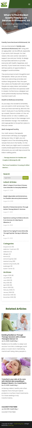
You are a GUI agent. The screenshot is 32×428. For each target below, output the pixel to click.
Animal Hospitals (8, 259)
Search (25, 178)
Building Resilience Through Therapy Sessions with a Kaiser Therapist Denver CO (14, 337)
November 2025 (8, 297)
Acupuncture (7, 247)
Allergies (5, 254)
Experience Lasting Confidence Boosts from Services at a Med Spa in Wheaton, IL (15, 220)
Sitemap (11, 425)
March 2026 (7, 287)
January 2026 (7, 292)
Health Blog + (14, 341)
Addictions (6, 252)
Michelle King (9, 24)
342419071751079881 (9, 407)
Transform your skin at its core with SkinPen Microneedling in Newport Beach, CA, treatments (14, 381)
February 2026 (7, 290)
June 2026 (6, 280)
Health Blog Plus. (19, 424)
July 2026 (6, 278)
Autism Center (7, 269)
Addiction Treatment (9, 249)
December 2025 (8, 295)
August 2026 (7, 275)
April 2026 (6, 285)
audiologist (6, 266)
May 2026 (6, 283)
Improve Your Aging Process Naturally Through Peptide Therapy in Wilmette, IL (15, 233)
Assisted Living (7, 261)
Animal (5, 256)
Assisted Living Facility (10, 264)
